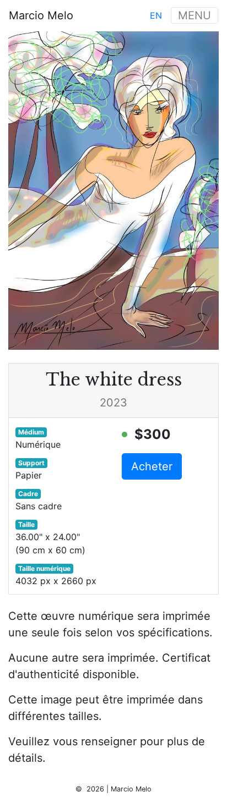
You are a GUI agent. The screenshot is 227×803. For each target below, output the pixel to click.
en (156, 15)
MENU (194, 15)
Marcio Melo (41, 15)
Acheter (151, 466)
